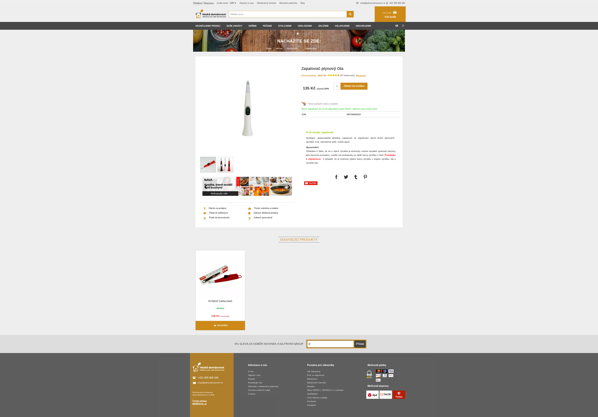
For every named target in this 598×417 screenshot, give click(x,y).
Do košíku (222, 325)
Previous (205, 187)
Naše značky (234, 26)
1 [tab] (247, 191)
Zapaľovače (310, 48)
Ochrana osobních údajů (259, 390)
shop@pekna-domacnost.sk (372, 3)
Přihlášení (197, 3)
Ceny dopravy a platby (317, 397)
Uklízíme (323, 26)
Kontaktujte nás (255, 383)
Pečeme (267, 26)
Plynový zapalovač (220, 301)
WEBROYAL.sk (199, 404)
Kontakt (251, 379)
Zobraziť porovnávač (263, 217)
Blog (303, 3)
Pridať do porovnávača (219, 217)
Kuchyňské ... (293, 48)
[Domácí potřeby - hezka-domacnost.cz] (211, 14)
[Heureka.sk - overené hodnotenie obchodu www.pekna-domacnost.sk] (366, 20)
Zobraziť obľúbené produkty (266, 213)
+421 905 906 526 (397, 3)
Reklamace (312, 379)
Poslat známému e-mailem (266, 208)
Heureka (311, 386)
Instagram (311, 405)
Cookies (251, 394)
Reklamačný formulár (266, 3)
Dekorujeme (363, 26)
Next (289, 187)
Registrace (209, 3)
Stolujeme (285, 26)
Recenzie (361, 75)
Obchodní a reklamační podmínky (263, 386)
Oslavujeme (342, 26)
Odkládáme (305, 26)
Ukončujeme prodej (207, 26)
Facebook (311, 401)
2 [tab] (252, 191)
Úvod (268, 48)
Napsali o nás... (255, 375)
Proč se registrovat (315, 375)
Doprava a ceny (247, 3)
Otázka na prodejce (217, 208)
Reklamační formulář (316, 383)
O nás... (251, 371)
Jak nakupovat (313, 371)
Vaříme (252, 26)
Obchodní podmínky (288, 3)
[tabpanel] (247, 187)
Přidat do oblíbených (218, 213)
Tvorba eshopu (199, 401)
